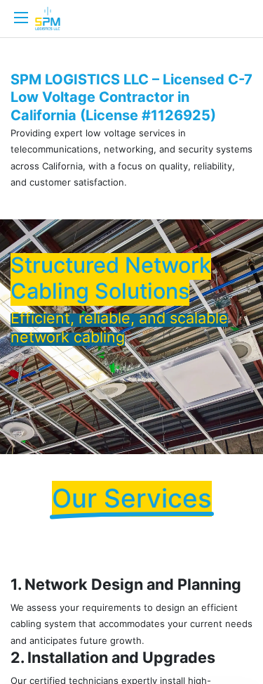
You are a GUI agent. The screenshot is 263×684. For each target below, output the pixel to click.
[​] (21, 17)
